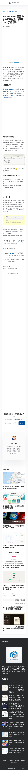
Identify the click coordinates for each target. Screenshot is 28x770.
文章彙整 (11, 760)
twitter (5, 72)
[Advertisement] (14, 44)
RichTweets (7, 67)
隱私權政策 (13, 762)
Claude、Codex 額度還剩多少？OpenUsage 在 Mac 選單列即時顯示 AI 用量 (16, 751)
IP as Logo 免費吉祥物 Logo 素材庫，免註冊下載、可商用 (16, 742)
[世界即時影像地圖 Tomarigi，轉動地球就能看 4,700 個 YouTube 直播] (5, 706)
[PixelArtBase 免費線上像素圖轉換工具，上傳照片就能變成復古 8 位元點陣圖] (5, 698)
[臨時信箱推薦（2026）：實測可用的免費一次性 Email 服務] (14, 518)
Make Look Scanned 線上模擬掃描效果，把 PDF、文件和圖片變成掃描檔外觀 (14, 628)
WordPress (18, 768)
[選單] (2, 2)
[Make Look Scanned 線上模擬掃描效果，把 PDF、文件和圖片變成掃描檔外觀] (14, 619)
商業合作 (23, 760)
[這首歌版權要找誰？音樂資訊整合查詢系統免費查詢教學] (14, 498)
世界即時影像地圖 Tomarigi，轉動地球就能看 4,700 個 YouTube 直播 (16, 706)
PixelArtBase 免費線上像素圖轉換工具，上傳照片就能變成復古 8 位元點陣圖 (16, 698)
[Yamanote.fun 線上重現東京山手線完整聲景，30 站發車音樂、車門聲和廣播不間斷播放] (14, 577)
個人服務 (9, 11)
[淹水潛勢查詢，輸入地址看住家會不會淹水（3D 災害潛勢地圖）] (14, 478)
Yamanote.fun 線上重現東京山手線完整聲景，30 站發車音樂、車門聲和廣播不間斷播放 (13, 587)
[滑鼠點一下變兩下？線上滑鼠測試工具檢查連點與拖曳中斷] (14, 538)
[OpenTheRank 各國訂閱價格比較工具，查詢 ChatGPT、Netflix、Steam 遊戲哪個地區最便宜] (5, 688)
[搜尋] (25, 2)
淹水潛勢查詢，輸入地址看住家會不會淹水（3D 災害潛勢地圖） (16, 734)
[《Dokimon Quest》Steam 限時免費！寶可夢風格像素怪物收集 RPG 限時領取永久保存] (5, 724)
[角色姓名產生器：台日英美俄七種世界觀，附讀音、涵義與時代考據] (14, 557)
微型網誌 (14, 11)
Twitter (19, 91)
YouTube (10, 181)
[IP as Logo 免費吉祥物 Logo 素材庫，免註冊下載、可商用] (5, 743)
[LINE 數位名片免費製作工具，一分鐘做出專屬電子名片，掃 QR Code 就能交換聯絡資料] (5, 714)
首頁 (4, 11)
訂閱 (21, 423)
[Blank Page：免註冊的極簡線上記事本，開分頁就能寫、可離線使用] (14, 599)
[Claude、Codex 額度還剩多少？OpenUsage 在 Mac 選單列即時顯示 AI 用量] (5, 751)
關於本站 (5, 760)
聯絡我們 (17, 760)
